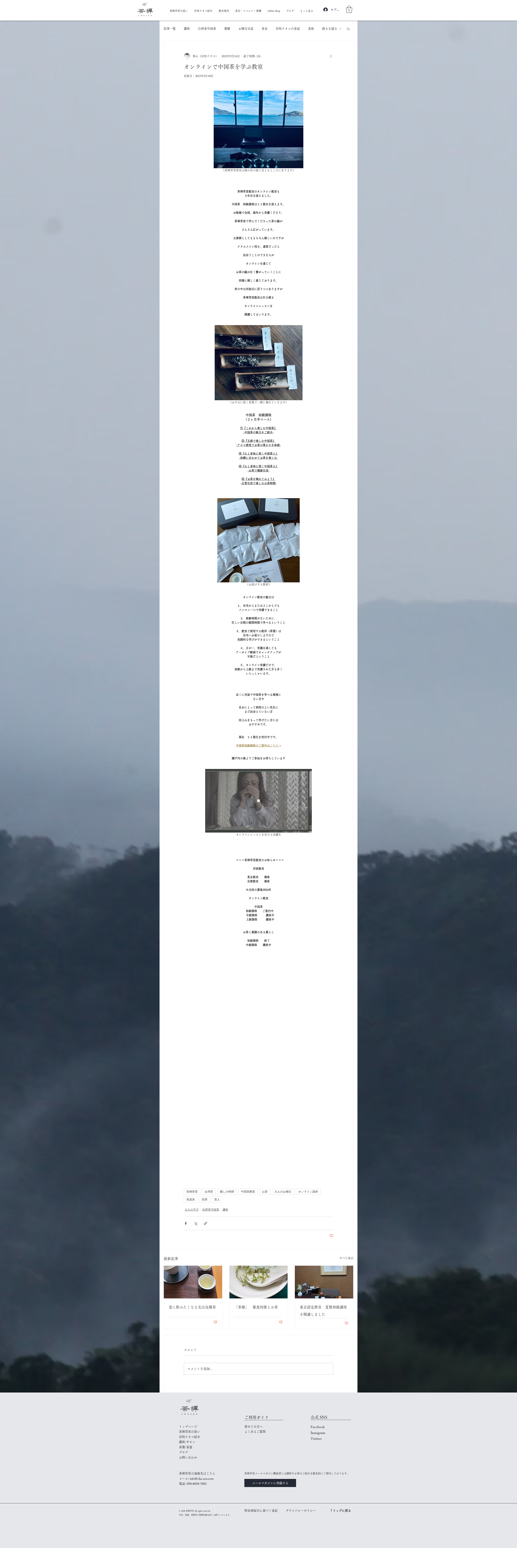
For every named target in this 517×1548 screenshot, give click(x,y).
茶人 (217, 1199)
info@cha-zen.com (202, 1478)
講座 (187, 28)
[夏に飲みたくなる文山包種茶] (193, 1282)
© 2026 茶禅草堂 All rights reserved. (194, 1511)
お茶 (265, 1191)
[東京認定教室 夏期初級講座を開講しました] (324, 1282)
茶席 (204, 1199)
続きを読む (329, 28)
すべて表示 (346, 1258)
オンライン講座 (308, 1191)
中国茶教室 (248, 1191)
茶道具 (190, 1199)
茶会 (265, 28)
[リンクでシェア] (205, 1223)
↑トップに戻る (340, 1510)
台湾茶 (209, 1191)
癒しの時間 (227, 1191)
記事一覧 (170, 28)
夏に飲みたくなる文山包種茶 (192, 1307)
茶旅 (311, 28)
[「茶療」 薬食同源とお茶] (258, 1282)
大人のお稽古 (282, 1191)
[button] (349, 9)
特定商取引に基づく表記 (261, 1510)
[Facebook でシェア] (186, 1223)
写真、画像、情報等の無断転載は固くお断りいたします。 (205, 1515)
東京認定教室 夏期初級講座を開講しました (323, 1310)
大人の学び (192, 1209)
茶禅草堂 (192, 1191)
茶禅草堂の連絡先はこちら (197, 1473)
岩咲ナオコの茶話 (288, 28)
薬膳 (227, 28)
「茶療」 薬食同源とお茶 (258, 1307)
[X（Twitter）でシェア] (196, 1223)
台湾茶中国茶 (207, 28)
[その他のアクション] (330, 56)
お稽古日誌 (245, 28)
